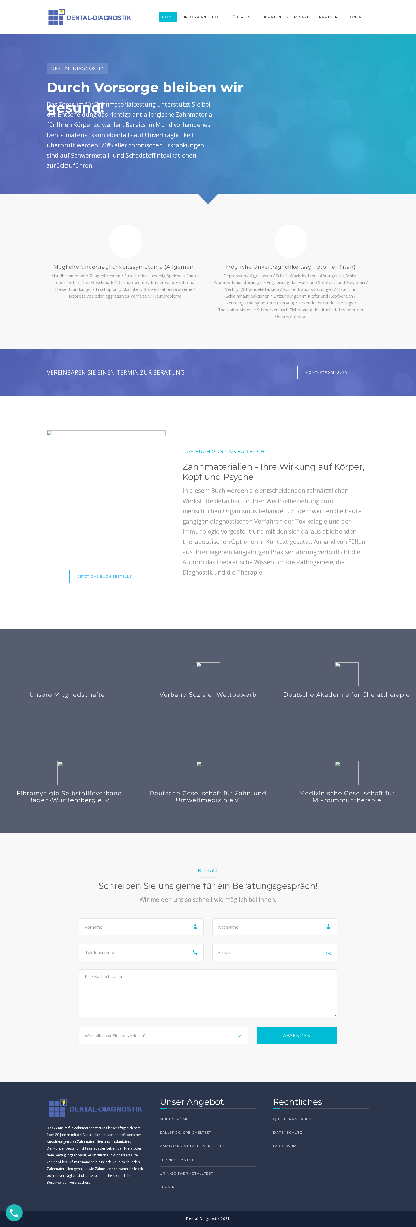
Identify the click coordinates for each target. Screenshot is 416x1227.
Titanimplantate (178, 1160)
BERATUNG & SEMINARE (286, 17)
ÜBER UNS (243, 17)
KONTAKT (357, 17)
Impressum (285, 1146)
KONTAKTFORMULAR (326, 372)
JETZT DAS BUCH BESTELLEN (106, 576)
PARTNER (328, 17)
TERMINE (168, 1187)
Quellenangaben (292, 1119)
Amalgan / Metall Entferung (192, 1146)
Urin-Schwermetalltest (186, 1173)
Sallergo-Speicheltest (185, 1132)
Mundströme (174, 1119)
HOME (168, 17)
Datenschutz (287, 1132)
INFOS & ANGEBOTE (203, 17)
